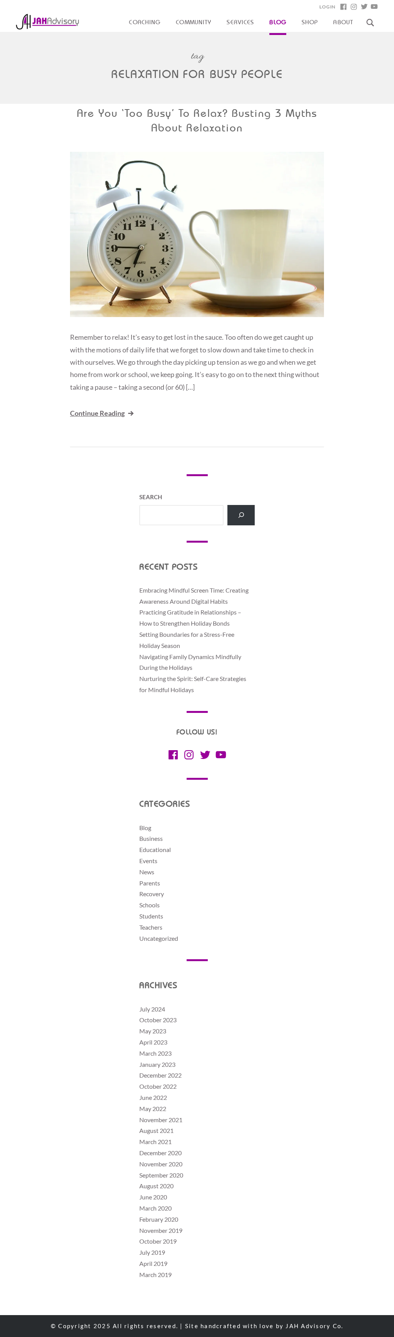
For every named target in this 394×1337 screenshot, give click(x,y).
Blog (277, 23)
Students (151, 916)
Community (193, 23)
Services (240, 23)
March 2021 (155, 1141)
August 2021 (156, 1130)
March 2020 (155, 1208)
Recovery (151, 893)
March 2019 (155, 1274)
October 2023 (158, 1019)
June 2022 (153, 1097)
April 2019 (153, 1263)
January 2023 (157, 1064)
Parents (149, 883)
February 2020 (158, 1219)
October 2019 (158, 1241)
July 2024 (152, 1009)
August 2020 (156, 1185)
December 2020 (160, 1152)
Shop (310, 23)
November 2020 (160, 1164)
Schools (149, 904)
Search (150, 496)
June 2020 (153, 1197)
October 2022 (158, 1086)
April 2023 (153, 1042)
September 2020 (161, 1175)
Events (148, 860)
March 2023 (155, 1053)
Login (327, 7)
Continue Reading (97, 413)
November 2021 (160, 1119)
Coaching (144, 23)
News (146, 871)
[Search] (241, 515)
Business (151, 838)
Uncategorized (158, 938)
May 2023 (152, 1031)
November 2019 (160, 1230)
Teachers (150, 927)
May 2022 (152, 1108)
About (343, 23)
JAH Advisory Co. (314, 1325)
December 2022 (160, 1075)
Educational (155, 849)
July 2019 (152, 1252)
